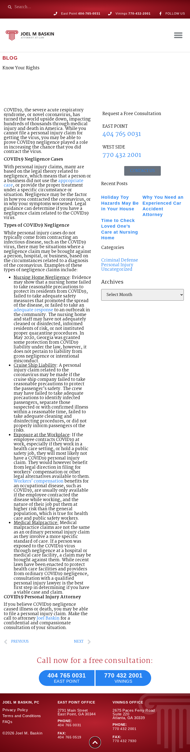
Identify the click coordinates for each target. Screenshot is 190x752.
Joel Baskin (48, 618)
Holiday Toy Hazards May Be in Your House (120, 203)
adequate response (34, 310)
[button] (178, 35)
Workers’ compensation (38, 481)
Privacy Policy (15, 710)
